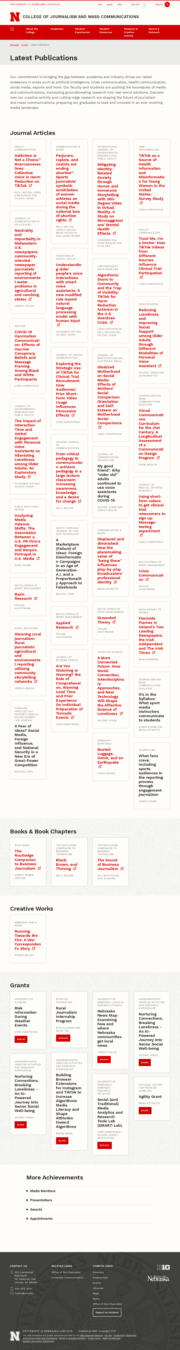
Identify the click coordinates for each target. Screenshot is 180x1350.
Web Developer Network (91, 1335)
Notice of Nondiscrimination (72, 1338)
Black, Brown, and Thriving (66, 864)
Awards (36, 1209)
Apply (110, 4)
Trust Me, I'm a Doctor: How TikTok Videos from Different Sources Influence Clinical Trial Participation (152, 255)
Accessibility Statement (125, 1335)
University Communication (67, 1277)
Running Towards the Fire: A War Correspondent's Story (28, 940)
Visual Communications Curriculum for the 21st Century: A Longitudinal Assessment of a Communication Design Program (151, 434)
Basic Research (24, 596)
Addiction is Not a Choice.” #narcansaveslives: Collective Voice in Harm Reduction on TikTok (28, 170)
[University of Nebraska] (158, 1278)
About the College (32, 30)
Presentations (41, 1200)
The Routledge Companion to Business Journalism (26, 860)
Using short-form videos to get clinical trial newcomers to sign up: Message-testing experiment (152, 513)
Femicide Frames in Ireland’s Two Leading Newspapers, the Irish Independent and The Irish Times (151, 635)
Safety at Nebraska (111, 1338)
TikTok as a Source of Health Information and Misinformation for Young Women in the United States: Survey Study (152, 177)
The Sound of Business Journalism (108, 864)
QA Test (108, 1335)
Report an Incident (107, 1312)
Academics (56, 28)
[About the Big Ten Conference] (163, 1267)
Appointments (41, 1219)
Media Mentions (42, 1191)
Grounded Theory (106, 620)
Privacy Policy (94, 1338)
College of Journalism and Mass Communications (81, 16)
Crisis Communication (151, 575)
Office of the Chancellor (66, 1272)
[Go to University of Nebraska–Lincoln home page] (15, 17)
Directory (98, 1272)
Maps (96, 1293)
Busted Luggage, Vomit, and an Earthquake (110, 755)
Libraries (98, 1288)
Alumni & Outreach (154, 30)
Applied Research (65, 625)
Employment (100, 1277)
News (96, 1298)
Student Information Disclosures (38, 1341)
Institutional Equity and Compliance (40, 1338)
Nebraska (14, 45)
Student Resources (105, 30)
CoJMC (24, 45)
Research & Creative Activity (131, 32)
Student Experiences (82, 30)
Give (119, 4)
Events (97, 1282)
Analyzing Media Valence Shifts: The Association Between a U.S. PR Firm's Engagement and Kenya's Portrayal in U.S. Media (27, 537)
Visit (99, 4)
